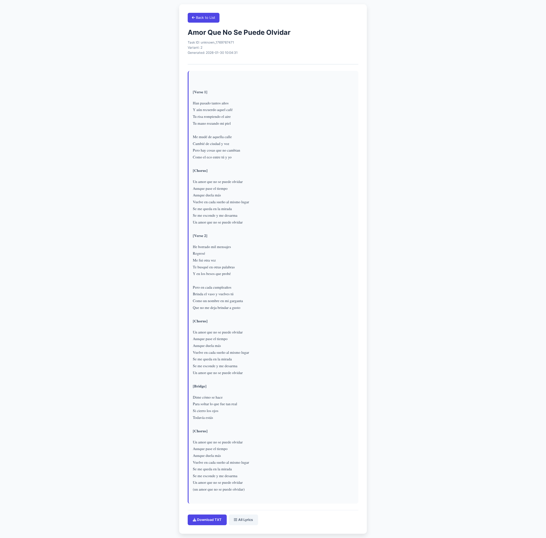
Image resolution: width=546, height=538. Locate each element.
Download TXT (209, 520)
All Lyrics (245, 520)
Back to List (205, 17)
